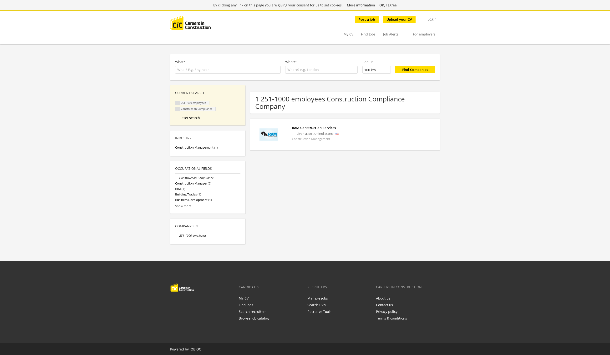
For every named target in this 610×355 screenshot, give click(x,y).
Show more (183, 206)
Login (432, 19)
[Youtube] (204, 301)
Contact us (384, 305)
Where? (291, 62)
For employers (424, 34)
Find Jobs (368, 34)
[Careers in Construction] (190, 23)
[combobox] (228, 70)
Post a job (367, 19)
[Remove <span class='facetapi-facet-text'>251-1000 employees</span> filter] (177, 103)
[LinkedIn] (189, 301)
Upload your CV (399, 19)
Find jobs (246, 305)
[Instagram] (197, 301)
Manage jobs (317, 298)
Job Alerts (390, 34)
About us (383, 298)
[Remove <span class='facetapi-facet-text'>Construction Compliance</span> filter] (177, 109)
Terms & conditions (391, 318)
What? (180, 62)
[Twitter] (181, 301)
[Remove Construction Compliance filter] (177, 178)
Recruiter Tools (319, 311)
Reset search (189, 117)
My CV (348, 34)
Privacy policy (386, 311)
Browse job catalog (254, 318)
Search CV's (316, 305)
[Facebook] (173, 301)
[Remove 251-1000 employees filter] (177, 236)
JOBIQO (196, 349)
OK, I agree (388, 5)
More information (361, 5)
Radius (367, 62)
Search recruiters (252, 311)
